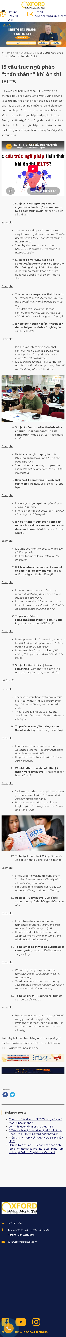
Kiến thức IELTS (24, 52)
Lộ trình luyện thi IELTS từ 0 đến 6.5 (31, 1126)
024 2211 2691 (13, 15)
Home (8, 52)
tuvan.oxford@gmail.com (50, 13)
